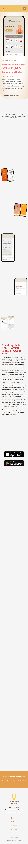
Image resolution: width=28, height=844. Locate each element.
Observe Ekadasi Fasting (11, 812)
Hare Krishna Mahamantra (12, 640)
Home (10, 807)
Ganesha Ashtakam (9, 564)
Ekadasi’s (18, 121)
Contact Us (20, 812)
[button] (14, 467)
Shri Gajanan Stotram (10, 503)
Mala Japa (14, 206)
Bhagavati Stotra (9, 483)
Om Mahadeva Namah (10, 699)
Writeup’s (20, 809)
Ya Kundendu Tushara (10, 690)
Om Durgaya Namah (10, 659)
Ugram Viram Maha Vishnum (12, 650)
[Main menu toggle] (24, 8)
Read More (8, 516)
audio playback (12, 392)
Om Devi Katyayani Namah (12, 631)
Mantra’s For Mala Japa (11, 809)
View (6, 634)
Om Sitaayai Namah (9, 669)
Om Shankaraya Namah (11, 709)
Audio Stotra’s (16, 807)
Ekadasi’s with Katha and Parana (14, 133)
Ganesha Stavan (8, 544)
